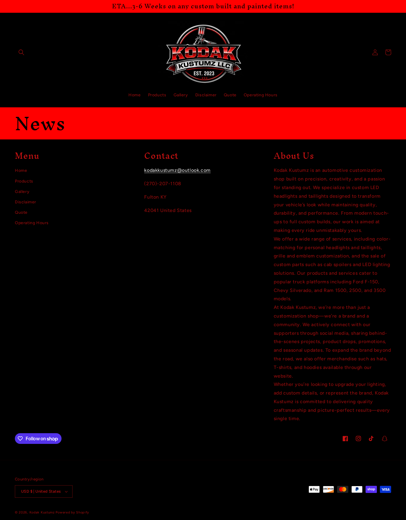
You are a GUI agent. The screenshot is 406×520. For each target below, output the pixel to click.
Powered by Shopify (72, 512)
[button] (21, 52)
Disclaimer (25, 202)
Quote (21, 212)
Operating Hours (32, 222)
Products (24, 181)
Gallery (22, 191)
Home (21, 170)
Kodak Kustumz (42, 512)
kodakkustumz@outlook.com (177, 170)
